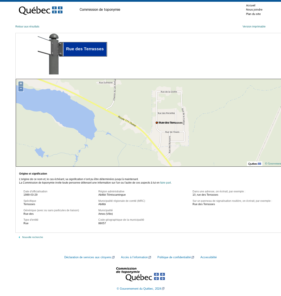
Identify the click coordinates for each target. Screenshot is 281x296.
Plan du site (253, 14)
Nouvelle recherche (32, 237)
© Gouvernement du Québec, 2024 (139, 288)
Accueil (250, 5)
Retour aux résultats (27, 26)
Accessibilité (208, 257)
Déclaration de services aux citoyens (87, 257)
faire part (165, 182)
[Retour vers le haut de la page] (270, 271)
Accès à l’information (134, 257)
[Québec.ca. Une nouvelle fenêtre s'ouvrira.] (41, 10)
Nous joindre (254, 9)
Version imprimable (254, 26)
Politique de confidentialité (174, 257)
